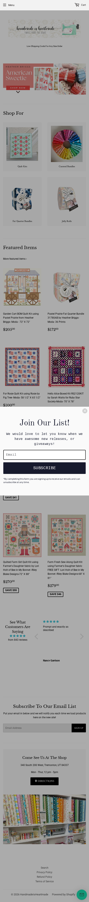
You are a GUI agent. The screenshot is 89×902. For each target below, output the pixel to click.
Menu (11, 5)
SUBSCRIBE (44, 468)
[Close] (84, 410)
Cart (83, 5)
